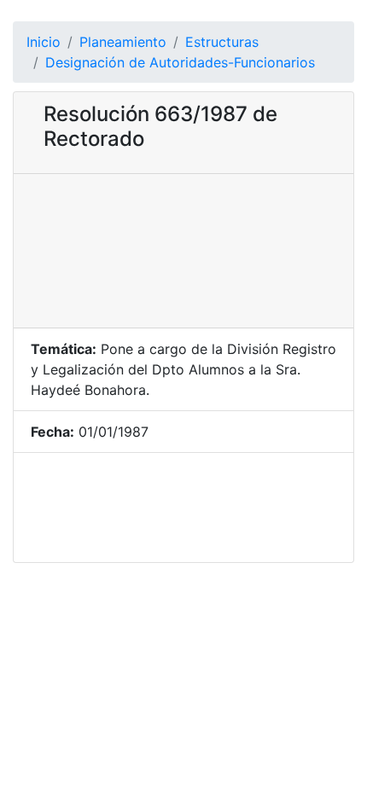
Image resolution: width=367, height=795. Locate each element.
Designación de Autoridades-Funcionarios (180, 62)
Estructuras (222, 41)
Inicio (43, 41)
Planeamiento (122, 41)
